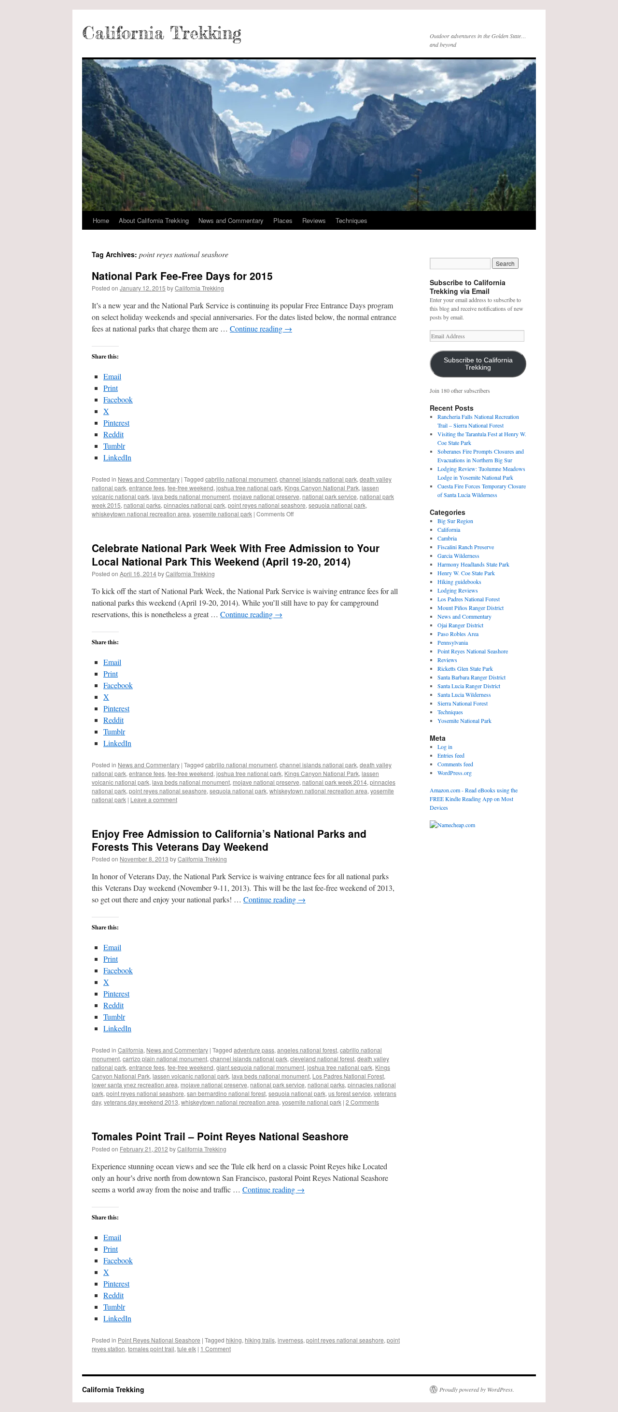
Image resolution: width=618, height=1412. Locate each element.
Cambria (447, 538)
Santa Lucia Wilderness (464, 694)
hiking (234, 1340)
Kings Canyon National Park (321, 488)
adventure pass (254, 1050)
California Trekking (161, 32)
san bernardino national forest (226, 1093)
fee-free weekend (190, 488)
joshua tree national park (248, 488)
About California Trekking (154, 220)
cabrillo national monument (241, 479)
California (130, 1050)
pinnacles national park (194, 505)
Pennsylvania (452, 642)
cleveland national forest (322, 1058)
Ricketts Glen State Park (465, 668)
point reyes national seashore (267, 505)
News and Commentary (231, 220)
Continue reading (261, 328)
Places (283, 220)
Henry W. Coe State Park (466, 573)
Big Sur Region (455, 521)
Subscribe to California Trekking (478, 364)
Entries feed (450, 755)
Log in (444, 746)
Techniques (351, 220)
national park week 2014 (334, 782)
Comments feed (455, 764)
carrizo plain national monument (165, 1058)
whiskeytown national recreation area (141, 514)
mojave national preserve (266, 496)
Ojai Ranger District (460, 625)
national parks (142, 505)
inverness (290, 1340)
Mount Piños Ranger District (470, 607)
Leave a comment (153, 799)
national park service (329, 496)
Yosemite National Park (464, 720)
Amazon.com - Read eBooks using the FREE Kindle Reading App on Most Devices (474, 798)
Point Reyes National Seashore (159, 1340)
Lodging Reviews (457, 590)
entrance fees (147, 488)
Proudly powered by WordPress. (476, 1389)
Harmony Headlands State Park (473, 564)
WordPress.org (454, 772)
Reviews (314, 220)
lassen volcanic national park (191, 1076)
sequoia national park (337, 505)
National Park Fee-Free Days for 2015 (182, 275)
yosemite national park (222, 514)
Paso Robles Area (457, 633)
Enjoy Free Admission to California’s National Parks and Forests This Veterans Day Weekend (229, 840)
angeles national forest (307, 1050)
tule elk (186, 1348)
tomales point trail (151, 1348)
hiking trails (260, 1340)
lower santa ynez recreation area (135, 1084)
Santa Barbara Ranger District (471, 677)
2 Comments (362, 1102)
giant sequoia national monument (260, 1067)
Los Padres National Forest (348, 1076)
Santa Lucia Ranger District (468, 686)
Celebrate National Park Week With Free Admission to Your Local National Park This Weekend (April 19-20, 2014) (235, 554)
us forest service (349, 1093)
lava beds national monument (191, 496)
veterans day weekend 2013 (141, 1102)
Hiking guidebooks (459, 581)
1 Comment (215, 1348)
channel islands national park (318, 479)
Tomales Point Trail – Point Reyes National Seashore (220, 1136)
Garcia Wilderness (458, 555)
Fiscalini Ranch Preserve (465, 547)
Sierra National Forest (462, 703)
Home (101, 220)
